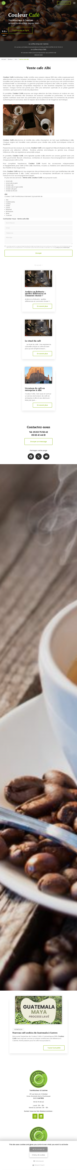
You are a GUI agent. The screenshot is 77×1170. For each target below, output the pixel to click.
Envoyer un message (38, 442)
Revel (7, 213)
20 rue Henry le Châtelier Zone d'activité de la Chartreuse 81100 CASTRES (34, 47)
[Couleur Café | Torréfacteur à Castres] (4, 3)
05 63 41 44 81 (38, 55)
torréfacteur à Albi (21, 77)
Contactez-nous (64, 3)
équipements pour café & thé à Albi (19, 166)
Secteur (10, 59)
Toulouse (9, 215)
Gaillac (8, 206)
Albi (16, 59)
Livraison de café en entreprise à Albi (35, 389)
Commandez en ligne (20, 30)
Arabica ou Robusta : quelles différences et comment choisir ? (35, 293)
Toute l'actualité (54, 1048)
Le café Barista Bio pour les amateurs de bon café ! (37, 1032)
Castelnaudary (10, 202)
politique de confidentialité (62, 247)
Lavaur (8, 207)
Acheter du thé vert (11, 191)
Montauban (9, 211)
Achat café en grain (12, 183)
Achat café (9, 181)
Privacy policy (39, 1165)
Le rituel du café (33, 341)
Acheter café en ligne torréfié (14, 187)
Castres (8, 204)
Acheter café (9, 185)
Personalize (39, 1161)
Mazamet (9, 209)
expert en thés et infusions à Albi (58, 148)
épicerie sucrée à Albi (36, 156)
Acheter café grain (11, 189)
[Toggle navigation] (74, 3)
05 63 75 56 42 (58, 47)
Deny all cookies (39, 1155)
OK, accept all (39, 1149)
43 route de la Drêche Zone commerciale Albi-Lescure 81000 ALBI (38, 52)
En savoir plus (42, 306)
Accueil (4, 59)
